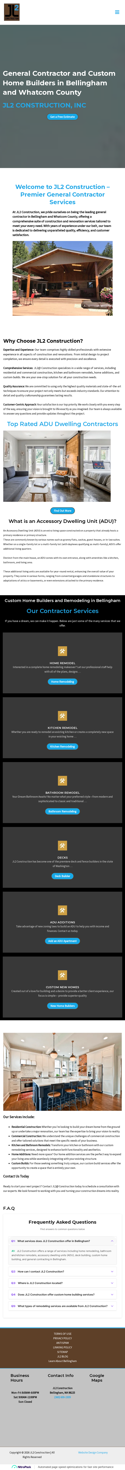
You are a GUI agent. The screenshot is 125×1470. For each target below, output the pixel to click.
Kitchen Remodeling (62, 746)
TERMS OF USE (62, 1334)
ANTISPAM (62, 1343)
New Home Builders (62, 1006)
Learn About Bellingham (63, 1361)
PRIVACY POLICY (62, 1338)
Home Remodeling (62, 681)
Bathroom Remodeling (62, 811)
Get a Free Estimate (62, 117)
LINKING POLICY (62, 1347)
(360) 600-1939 (62, 1397)
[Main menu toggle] (117, 12)
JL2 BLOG (62, 1356)
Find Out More (62, 510)
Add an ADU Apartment (62, 941)
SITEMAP (62, 1352)
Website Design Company (93, 1452)
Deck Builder (62, 876)
